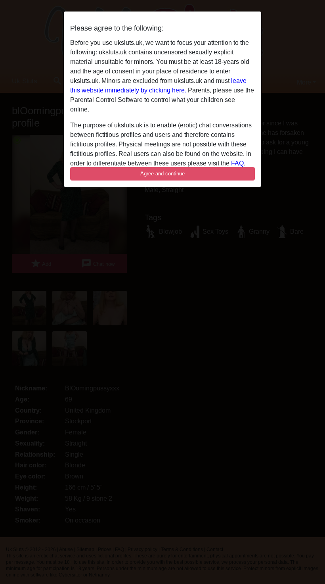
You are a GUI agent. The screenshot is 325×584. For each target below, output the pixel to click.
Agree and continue (162, 174)
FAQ (237, 163)
